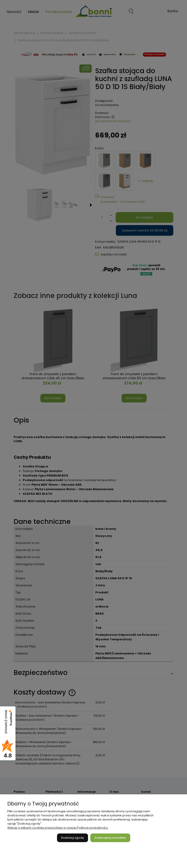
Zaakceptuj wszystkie (110, 838)
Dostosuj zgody (72, 838)
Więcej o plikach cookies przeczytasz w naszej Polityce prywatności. (57, 828)
